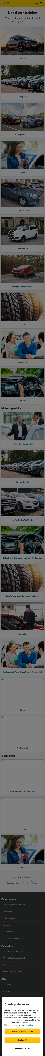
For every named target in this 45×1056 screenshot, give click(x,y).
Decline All (22, 1040)
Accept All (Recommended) (22, 1031)
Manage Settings (22, 1048)
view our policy (27, 1025)
